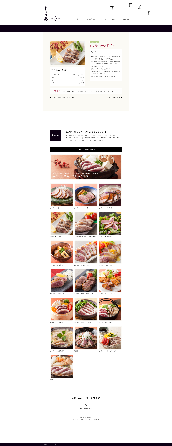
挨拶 (78, 19)
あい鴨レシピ (114, 19)
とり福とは (103, 19)
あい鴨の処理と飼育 (89, 19)
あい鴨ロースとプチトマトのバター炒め (62, 97)
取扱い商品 (126, 19)
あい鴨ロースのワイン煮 (114, 97)
